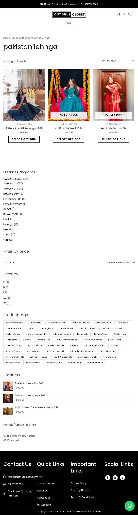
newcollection (114, 340)
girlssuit (27, 340)
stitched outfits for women (82, 351)
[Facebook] (107, 477)
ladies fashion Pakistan (68, 340)
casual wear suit (13, 328)
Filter (10, 262)
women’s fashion (95, 362)
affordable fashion (56, 322)
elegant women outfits (36, 334)
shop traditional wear (94, 345)
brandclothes (123, 322)
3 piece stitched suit (15, 322)
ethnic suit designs (62, 334)
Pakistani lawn (35, 345)
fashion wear (120, 334)
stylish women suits (15, 357)
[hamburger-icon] (69, 22)
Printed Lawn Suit (56, 345)
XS (4, 303)
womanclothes (13, 362)
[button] (130, 506)
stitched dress (33, 351)
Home (6, 37)
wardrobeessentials (87, 357)
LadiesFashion (43, 340)
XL (4, 297)
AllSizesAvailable (103, 322)
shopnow (74, 345)
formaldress (11, 340)
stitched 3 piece (13, 351)
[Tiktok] (122, 477)
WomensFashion (54, 362)
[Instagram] (115, 477)
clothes (30, 328)
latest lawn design (93, 340)
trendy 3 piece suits (63, 357)
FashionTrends (101, 334)
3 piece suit (36, 322)
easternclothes (13, 334)
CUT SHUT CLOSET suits (113, 328)
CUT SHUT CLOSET (87, 328)
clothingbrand (47, 328)
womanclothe (109, 357)
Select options (24, 139)
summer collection (38, 357)
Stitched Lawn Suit (55, 351)
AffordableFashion (80, 322)
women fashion (33, 362)
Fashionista (82, 334)
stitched (114, 345)
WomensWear (74, 362)
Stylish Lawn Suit (108, 351)
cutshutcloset (66, 328)
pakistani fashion (14, 345)
